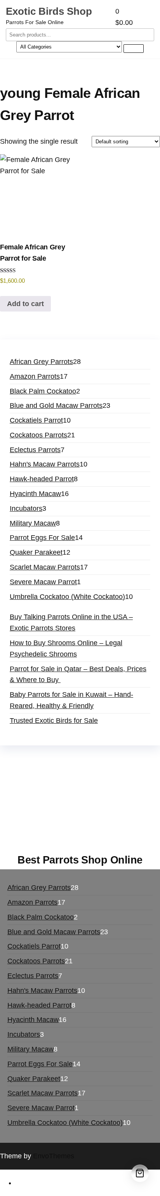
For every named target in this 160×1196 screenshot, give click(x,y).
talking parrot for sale (82, 812)
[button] (134, 17)
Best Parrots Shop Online (79, 860)
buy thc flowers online (101, 790)
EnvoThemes (53, 1156)
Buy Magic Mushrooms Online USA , (60, 767)
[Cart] (140, 1173)
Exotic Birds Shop (49, 11)
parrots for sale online (37, 801)
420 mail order (39, 790)
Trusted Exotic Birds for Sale (54, 720)
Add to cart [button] (25, 304)
